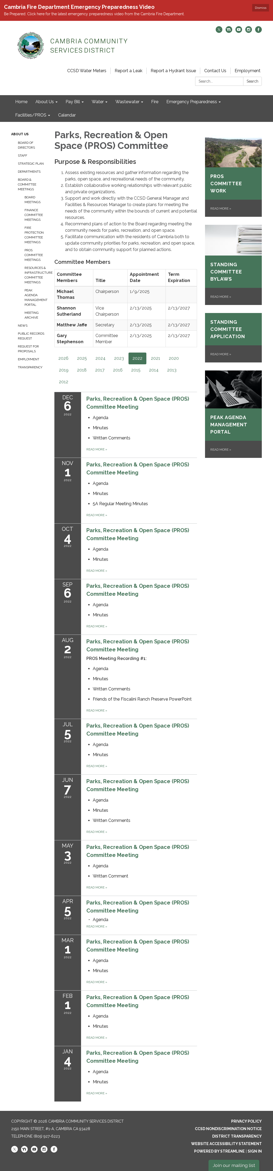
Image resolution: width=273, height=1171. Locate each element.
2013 (171, 370)
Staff (22, 155)
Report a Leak (128, 70)
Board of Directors (26, 145)
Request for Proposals (28, 349)
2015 (135, 370)
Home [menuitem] (21, 101)
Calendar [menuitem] (67, 115)
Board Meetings (33, 199)
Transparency (30, 367)
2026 (63, 358)
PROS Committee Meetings (34, 255)
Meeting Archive (32, 315)
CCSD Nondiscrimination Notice (228, 1129)
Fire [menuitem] (154, 101)
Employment (247, 70)
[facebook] (258, 31)
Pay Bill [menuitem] (73, 101)
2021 (155, 358)
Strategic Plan (31, 163)
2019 (64, 370)
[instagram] (248, 31)
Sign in (255, 1151)
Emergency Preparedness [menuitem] (191, 101)
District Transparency (237, 1136)
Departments (29, 171)
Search (252, 81)
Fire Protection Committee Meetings (34, 235)
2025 (82, 358)
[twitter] (219, 31)
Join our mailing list (234, 1165)
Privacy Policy (246, 1121)
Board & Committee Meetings (27, 184)
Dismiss (260, 8)
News (22, 325)
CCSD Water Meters (86, 70)
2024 (100, 358)
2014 (154, 370)
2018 (82, 370)
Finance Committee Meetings (34, 215)
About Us (20, 134)
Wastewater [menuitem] (127, 101)
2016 (118, 370)
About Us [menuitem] (44, 101)
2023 (119, 358)
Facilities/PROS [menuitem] (30, 115)
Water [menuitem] (98, 101)
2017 (100, 370)
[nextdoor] (229, 31)
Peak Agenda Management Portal (35, 297)
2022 (137, 358)
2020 (174, 358)
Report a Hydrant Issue (173, 70)
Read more (96, 449)
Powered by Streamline (219, 1151)
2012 (63, 381)
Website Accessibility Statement (226, 1144)
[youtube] (238, 31)
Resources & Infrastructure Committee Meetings (35, 275)
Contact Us (215, 70)
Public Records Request (31, 336)
